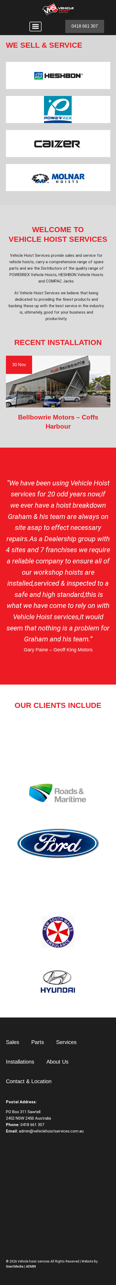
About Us (57, 1062)
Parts (37, 1042)
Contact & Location (29, 1081)
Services (66, 1042)
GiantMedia (14, 1266)
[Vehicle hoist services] (58, 9)
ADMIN (31, 1266)
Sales (12, 1042)
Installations (20, 1062)
